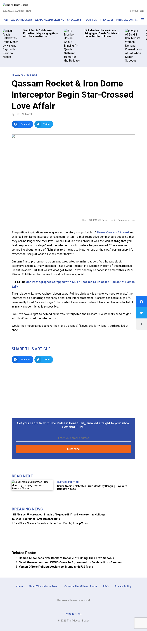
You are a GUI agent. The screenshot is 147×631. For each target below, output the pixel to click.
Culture (62, 482)
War (34, 75)
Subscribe (73, 449)
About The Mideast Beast (44, 586)
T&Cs (106, 586)
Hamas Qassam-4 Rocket (113, 232)
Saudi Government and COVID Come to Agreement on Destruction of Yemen (70, 562)
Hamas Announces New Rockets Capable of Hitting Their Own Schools (66, 558)
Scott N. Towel (23, 114)
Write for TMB (73, 614)
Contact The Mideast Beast (80, 586)
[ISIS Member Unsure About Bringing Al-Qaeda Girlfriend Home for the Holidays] (72, 45)
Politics (25, 75)
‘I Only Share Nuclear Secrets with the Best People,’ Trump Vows (50, 523)
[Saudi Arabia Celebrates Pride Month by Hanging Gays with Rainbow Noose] (11, 43)
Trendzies (106, 19)
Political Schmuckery (17, 19)
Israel (15, 75)
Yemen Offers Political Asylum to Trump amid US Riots (56, 566)
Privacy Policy (123, 586)
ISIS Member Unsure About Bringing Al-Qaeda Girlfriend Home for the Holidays (58, 514)
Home (19, 586)
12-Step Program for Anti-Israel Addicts (36, 518)
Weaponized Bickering (49, 19)
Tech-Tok (90, 19)
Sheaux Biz (74, 19)
